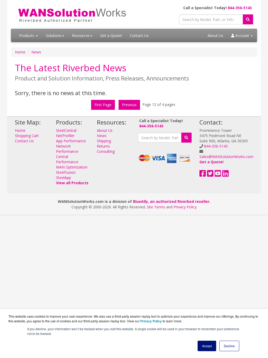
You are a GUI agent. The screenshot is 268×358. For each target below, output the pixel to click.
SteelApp (63, 177)
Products (27, 35)
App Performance (71, 140)
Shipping (104, 140)
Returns (103, 146)
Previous (129, 104)
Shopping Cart (27, 135)
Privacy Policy (185, 206)
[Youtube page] (218, 174)
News (36, 52)
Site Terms (156, 206)
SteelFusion (66, 172)
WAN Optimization (71, 167)
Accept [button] (207, 346)
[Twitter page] (210, 174)
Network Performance (67, 149)
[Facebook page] (202, 174)
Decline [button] (229, 346)
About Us (215, 35)
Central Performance (67, 159)
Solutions (54, 35)
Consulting (106, 151)
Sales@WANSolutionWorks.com (226, 156)
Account (242, 35)
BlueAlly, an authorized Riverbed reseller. (171, 201)
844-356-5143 (240, 7)
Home (20, 52)
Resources (81, 35)
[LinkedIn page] (225, 174)
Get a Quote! (111, 35)
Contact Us (139, 35)
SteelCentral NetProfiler (66, 133)
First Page (102, 104)
